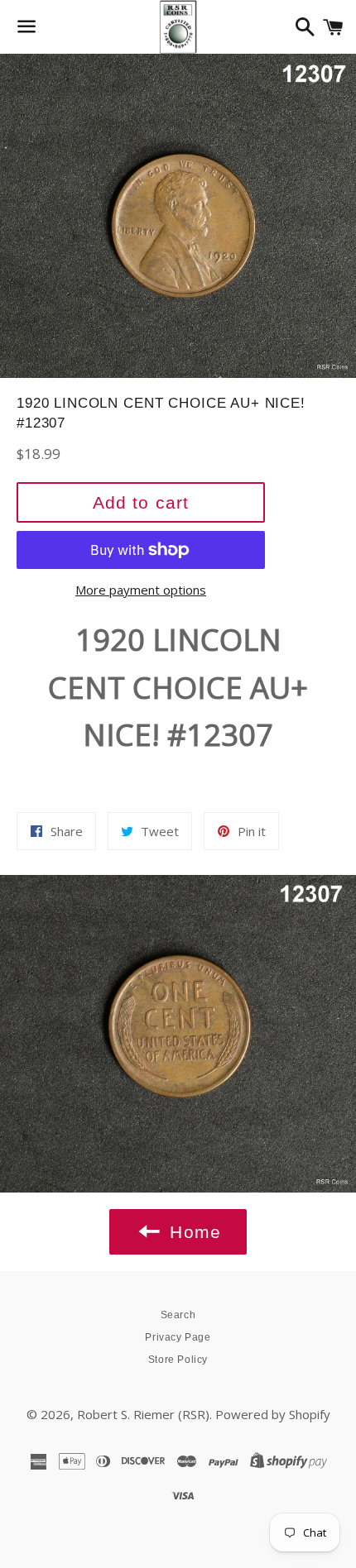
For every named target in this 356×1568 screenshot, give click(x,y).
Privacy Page (177, 1337)
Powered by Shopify (272, 1414)
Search (178, 1315)
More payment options (140, 589)
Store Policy (178, 1359)
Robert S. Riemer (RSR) (143, 1414)
